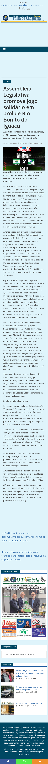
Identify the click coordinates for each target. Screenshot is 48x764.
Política (7, 81)
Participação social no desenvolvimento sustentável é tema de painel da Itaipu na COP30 (23, 537)
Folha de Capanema (35, 143)
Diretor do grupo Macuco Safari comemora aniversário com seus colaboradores (30, 673)
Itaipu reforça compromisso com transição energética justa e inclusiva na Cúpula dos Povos (23, 555)
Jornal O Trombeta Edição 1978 (29, 703)
